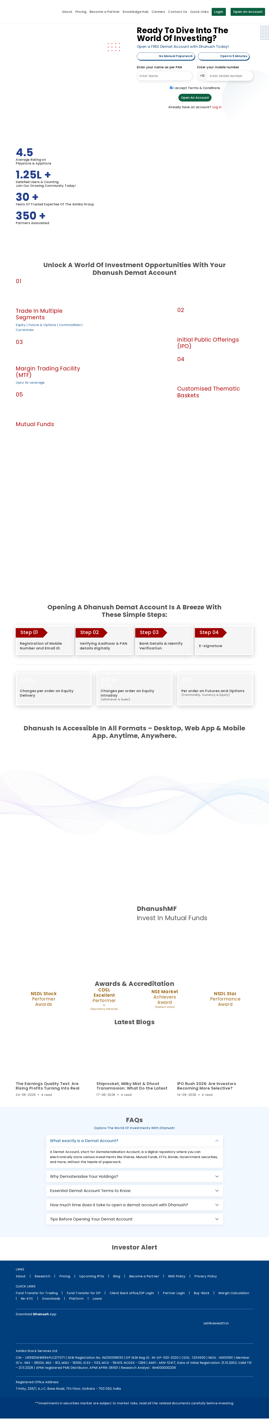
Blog (116, 1276)
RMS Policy (177, 1276)
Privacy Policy (205, 1276)
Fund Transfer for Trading (37, 1293)
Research (42, 1276)
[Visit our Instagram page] (208, 1315)
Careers (158, 11)
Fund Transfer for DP (84, 1293)
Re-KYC (27, 1298)
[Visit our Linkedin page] (225, 1315)
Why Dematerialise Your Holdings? (84, 1176)
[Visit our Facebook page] (200, 1315)
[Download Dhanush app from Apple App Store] (168, 935)
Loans (97, 1298)
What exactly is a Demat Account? (84, 1140)
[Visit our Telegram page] (233, 1315)
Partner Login (174, 1293)
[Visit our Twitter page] (216, 1315)
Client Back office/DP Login (132, 1293)
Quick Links (199, 11)
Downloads (51, 1298)
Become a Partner (105, 11)
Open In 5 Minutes (234, 56)
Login (218, 11)
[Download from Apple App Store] (47, 1329)
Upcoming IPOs (91, 1276)
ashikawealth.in (216, 1323)
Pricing (81, 11)
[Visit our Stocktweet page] (241, 1315)
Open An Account (248, 11)
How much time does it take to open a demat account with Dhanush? (119, 1205)
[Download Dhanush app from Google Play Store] (147, 935)
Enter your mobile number (218, 67)
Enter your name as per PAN (159, 67)
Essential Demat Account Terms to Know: (90, 1190)
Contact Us (177, 11)
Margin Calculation (233, 1293)
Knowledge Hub (136, 11)
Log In (217, 107)
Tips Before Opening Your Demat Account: (91, 1219)
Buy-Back (202, 1293)
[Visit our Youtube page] (249, 1315)
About (67, 11)
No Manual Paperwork (176, 56)
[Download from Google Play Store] (25, 1329)
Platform (76, 1298)
